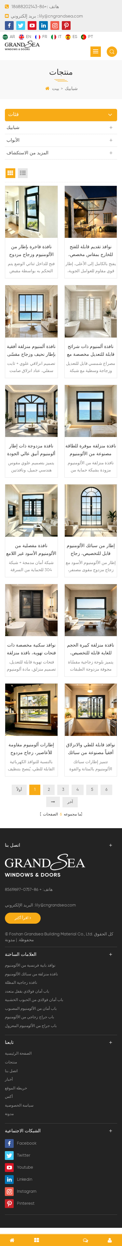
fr (44, 37)
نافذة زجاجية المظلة (21, 983)
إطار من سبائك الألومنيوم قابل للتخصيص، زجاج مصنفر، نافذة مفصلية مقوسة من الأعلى (91, 551)
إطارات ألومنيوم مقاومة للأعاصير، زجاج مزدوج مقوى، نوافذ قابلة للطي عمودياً (31, 750)
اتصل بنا (11, 1071)
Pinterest (25, 1203)
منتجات (11, 1062)
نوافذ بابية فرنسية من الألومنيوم (30, 966)
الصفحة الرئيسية (18, 1054)
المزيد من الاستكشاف (27, 153)
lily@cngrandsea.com (61, 16)
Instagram (26, 1191)
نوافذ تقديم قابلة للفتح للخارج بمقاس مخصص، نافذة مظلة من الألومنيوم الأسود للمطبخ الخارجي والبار (91, 252)
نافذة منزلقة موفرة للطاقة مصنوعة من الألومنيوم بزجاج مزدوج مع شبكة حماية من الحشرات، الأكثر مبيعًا (90, 451)
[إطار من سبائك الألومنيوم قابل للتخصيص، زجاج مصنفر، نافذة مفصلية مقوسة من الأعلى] (91, 510)
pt (90, 37)
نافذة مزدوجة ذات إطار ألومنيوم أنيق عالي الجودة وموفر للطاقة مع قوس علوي (31, 451)
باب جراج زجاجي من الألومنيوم (29, 1017)
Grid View (10, 173)
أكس (9, 1097)
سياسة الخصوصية (19, 1106)
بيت (55, 88)
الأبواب (13, 140)
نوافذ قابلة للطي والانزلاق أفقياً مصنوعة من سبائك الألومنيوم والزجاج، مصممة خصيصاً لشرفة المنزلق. (90, 750)
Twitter (23, 1155)
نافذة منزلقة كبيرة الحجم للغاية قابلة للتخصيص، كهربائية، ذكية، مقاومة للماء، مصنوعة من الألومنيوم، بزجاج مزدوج (90, 650)
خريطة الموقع (16, 1088)
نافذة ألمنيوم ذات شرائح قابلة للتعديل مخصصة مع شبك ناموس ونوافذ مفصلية (91, 351)
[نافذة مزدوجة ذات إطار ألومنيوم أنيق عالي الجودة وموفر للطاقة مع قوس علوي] (31, 411)
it (59, 37)
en (28, 37)
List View (23, 173)
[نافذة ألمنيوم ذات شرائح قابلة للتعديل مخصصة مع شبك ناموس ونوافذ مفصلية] (91, 311)
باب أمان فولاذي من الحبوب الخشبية (34, 1000)
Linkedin (24, 1179)
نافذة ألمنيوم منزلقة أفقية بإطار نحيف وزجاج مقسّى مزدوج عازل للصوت (31, 351)
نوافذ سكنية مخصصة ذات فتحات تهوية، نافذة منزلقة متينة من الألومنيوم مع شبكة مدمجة (31, 650)
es (75, 37)
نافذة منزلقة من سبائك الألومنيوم (31, 974)
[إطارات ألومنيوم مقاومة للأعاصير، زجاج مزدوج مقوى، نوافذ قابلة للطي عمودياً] (31, 710)
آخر (70, 802)
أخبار (9, 1080)
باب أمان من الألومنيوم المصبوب (31, 1009)
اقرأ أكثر (21, 918)
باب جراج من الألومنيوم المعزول (31, 1026)
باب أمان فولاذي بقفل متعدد (27, 992)
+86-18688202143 (29, 7)
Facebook (26, 1143)
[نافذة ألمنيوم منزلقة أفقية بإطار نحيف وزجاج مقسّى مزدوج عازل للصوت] (31, 311)
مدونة (10, 940)
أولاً (19, 790)
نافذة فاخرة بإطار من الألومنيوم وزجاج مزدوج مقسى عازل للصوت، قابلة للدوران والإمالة (31, 252)
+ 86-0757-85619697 (24, 890)
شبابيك (71, 88)
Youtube (25, 1167)
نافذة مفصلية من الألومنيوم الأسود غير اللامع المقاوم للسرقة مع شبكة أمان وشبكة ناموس (31, 551)
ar (12, 37)
